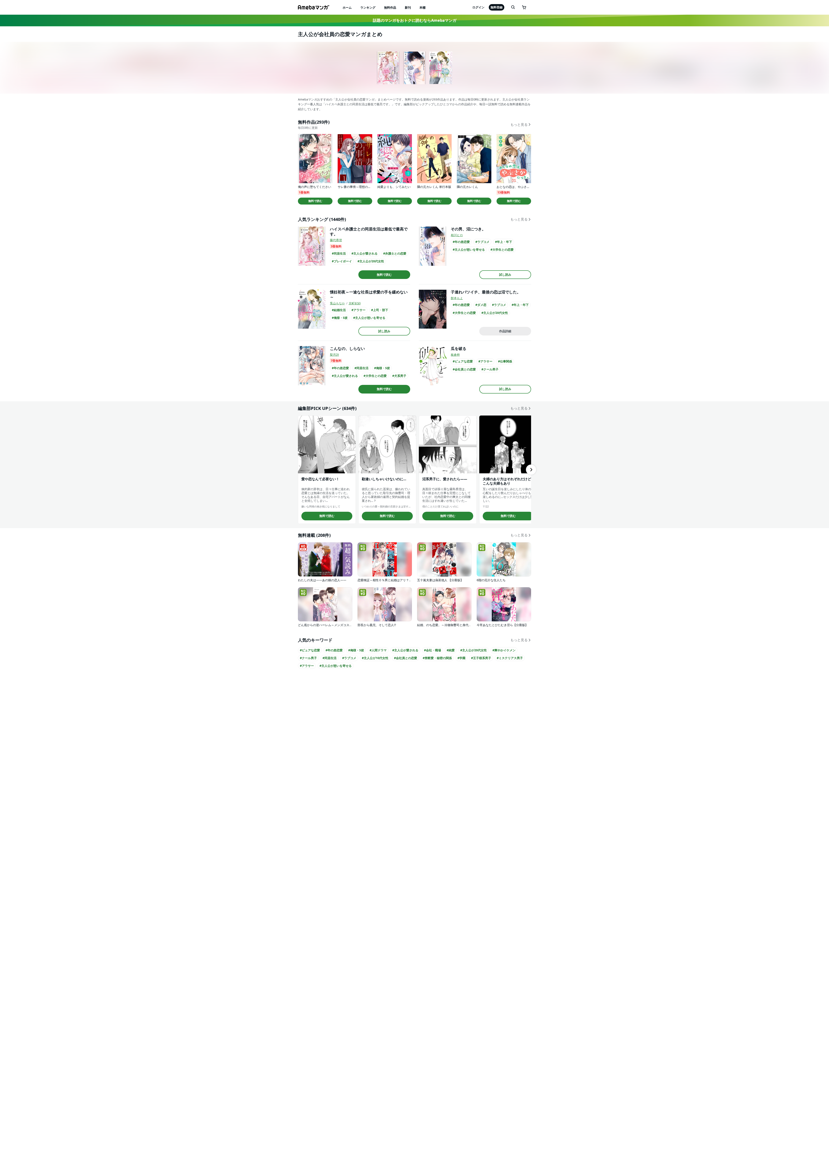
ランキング (367, 7)
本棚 (422, 7)
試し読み (505, 274)
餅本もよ (457, 298)
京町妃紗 (355, 303)
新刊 (408, 7)
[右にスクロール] (531, 469)
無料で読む (315, 201)
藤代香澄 (336, 240)
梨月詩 (334, 355)
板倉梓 (455, 355)
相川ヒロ (457, 235)
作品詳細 (505, 331)
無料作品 (390, 7)
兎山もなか (337, 303)
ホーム (347, 7)
